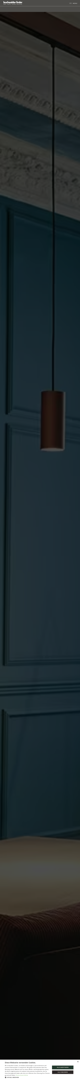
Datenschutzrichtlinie (22, 1075)
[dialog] (40, 1070)
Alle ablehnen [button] (63, 1072)
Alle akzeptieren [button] (62, 1067)
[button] (27, 1077)
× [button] (78, 1061)
